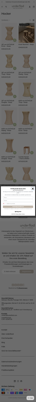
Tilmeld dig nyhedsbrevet (18, 206)
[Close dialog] (33, 189)
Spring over (18, 211)
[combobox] (4, 203)
